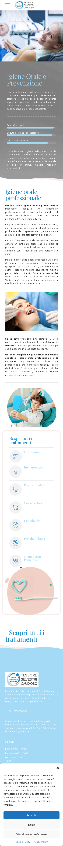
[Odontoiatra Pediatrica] (15, 561)
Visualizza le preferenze (31, 834)
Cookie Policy (22, 841)
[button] (57, 768)
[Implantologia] (15, 471)
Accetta (31, 815)
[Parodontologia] (15, 543)
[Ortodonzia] (15, 456)
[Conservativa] (15, 507)
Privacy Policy (40, 841)
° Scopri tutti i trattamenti (24, 635)
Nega (31, 824)
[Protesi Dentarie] (15, 489)
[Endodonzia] (15, 525)
